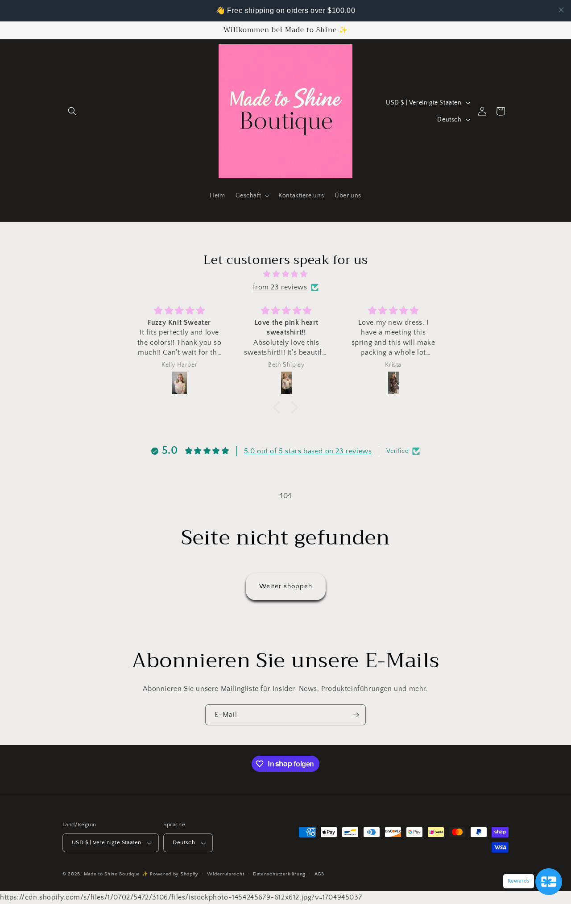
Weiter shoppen (285, 586)
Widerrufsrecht (225, 874)
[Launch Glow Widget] (548, 881)
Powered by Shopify (174, 874)
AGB (319, 874)
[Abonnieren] (355, 714)
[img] (285, 274)
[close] (561, 10)
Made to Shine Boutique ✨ (116, 874)
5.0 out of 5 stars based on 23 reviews (308, 451)
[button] (72, 111)
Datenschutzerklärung (279, 874)
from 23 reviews (280, 287)
